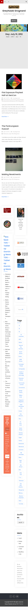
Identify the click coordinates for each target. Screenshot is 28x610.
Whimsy (21, 493)
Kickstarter (21, 443)
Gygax (20, 437)
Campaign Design (21, 365)
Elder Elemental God (21, 406)
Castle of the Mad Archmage (21, 373)
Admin (20, 342)
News (20, 457)
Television (21, 480)
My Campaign (21, 453)
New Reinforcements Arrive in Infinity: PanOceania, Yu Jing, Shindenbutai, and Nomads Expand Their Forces (8, 334)
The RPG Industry (21, 485)
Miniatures (12, 101)
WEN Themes (19, 604)
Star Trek (21, 473)
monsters (21, 449)
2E (19, 328)
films (20, 418)
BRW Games (20, 360)
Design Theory (20, 391)
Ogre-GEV (11, 133)
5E (19, 331)
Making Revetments (11, 174)
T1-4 (20, 477)
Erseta (20, 411)
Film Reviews (21, 414)
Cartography (22, 369)
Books (20, 356)
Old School (20, 466)
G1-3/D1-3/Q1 (20, 423)
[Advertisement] (14, 53)
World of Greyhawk (21, 496)
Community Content (21, 383)
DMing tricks (20, 396)
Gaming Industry (6, 101)
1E (19, 325)
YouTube (21, 503)
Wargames (21, 101)
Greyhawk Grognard (14, 10)
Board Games (6, 99)
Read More (4, 116)
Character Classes (21, 379)
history (20, 440)
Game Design (20, 99)
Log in (20, 538)
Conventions (13, 99)
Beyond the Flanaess (21, 347)
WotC (20, 500)
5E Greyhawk (21, 335)
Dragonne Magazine (21, 400)
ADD (20, 339)
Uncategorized (16, 98)
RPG (17, 101)
